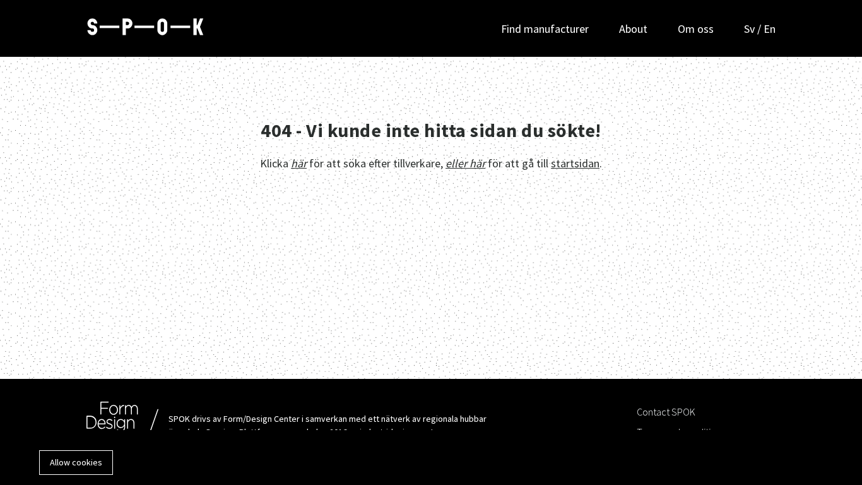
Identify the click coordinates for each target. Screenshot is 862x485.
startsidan (575, 163)
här (299, 163)
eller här (465, 163)
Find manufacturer (545, 28)
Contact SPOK (666, 411)
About (633, 28)
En (770, 28)
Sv (750, 28)
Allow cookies (76, 462)
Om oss (696, 28)
